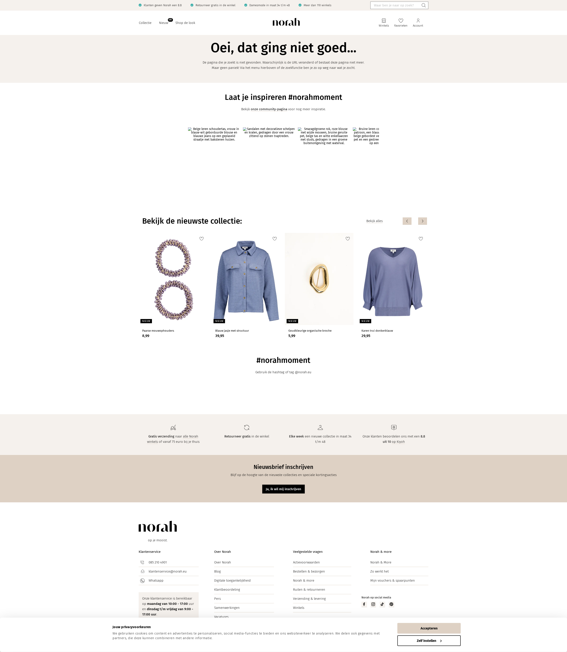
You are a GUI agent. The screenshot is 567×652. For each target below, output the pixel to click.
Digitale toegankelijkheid (232, 580)
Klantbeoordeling (227, 590)
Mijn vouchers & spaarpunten (392, 580)
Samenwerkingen (227, 608)
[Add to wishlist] (201, 238)
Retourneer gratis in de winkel (215, 5)
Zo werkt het (379, 571)
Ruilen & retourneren (309, 590)
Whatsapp (156, 580)
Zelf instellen (426, 640)
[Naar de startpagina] (286, 23)
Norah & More (380, 562)
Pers (217, 599)
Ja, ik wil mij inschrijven (283, 489)
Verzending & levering (309, 599)
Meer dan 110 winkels (317, 5)
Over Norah (222, 552)
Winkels (298, 608)
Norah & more (303, 580)
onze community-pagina (269, 109)
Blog (217, 571)
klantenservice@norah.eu (168, 571)
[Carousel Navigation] (415, 221)
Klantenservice (150, 552)
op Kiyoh (398, 442)
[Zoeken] (423, 5)
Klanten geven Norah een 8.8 (163, 5)
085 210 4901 (158, 562)
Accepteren (429, 628)
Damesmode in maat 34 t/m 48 (269, 5)
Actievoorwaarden (306, 562)
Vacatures (221, 617)
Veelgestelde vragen (308, 552)
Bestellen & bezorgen (309, 571)
